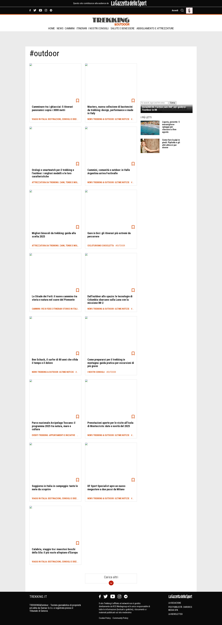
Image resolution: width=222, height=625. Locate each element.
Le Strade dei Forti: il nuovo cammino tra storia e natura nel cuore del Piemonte (54, 298)
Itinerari (82, 28)
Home (51, 28)
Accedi (175, 10)
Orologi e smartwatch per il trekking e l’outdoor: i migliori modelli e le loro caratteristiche (53, 173)
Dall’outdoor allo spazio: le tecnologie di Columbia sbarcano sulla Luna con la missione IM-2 (109, 299)
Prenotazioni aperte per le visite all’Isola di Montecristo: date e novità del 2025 (110, 424)
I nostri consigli (98, 28)
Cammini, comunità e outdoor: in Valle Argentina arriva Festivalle (108, 171)
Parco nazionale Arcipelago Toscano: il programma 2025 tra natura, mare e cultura (53, 426)
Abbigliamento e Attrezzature (155, 28)
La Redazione (174, 603)
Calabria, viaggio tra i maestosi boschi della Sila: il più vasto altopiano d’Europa (55, 551)
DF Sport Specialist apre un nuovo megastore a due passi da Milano (106, 487)
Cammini (70, 28)
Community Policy (120, 618)
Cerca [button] (172, 103)
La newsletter (175, 614)
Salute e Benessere (123, 28)
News (60, 28)
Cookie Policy (105, 618)
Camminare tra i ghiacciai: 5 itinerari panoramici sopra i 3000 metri (52, 108)
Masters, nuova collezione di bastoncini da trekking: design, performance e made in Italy (110, 110)
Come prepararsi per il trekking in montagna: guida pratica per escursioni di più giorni (110, 363)
